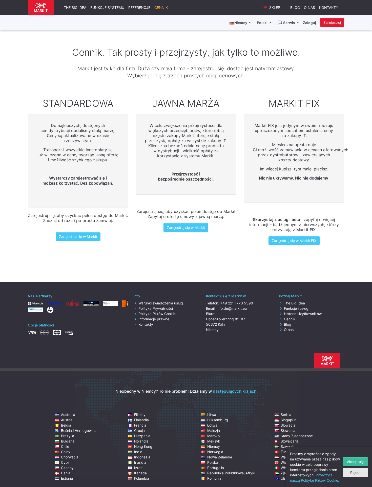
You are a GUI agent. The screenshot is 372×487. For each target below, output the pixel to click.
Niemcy (213, 446)
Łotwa (212, 425)
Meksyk (213, 441)
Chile (65, 446)
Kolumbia (141, 478)
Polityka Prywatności (155, 308)
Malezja (213, 430)
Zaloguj (309, 22)
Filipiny (140, 414)
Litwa (211, 414)
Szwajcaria (290, 441)
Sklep (274, 7)
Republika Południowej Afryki (231, 473)
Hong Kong (143, 446)
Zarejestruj (332, 22)
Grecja (139, 430)
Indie (138, 452)
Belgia (66, 425)
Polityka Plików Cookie (157, 314)
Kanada (140, 473)
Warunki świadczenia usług (160, 303)
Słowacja (288, 425)
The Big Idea (75, 7)
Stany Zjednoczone (297, 436)
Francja (140, 425)
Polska (212, 462)
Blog (295, 7)
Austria (66, 420)
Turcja (286, 452)
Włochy (287, 468)
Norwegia (215, 452)
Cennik (161, 7)
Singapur (288, 420)
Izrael (138, 468)
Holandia (141, 441)
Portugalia (215, 468)
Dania (65, 473)
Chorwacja (69, 457)
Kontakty (328, 7)
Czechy (67, 468)
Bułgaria (67, 441)
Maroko (213, 436)
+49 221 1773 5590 (236, 303)
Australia (68, 414)
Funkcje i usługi (296, 308)
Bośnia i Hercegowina (78, 430)
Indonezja (142, 457)
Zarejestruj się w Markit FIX (294, 240)
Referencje (139, 7)
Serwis (289, 22)
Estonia (67, 478)
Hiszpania (142, 436)
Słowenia (288, 430)
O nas (309, 7)
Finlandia (141, 420)
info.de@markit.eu (232, 308)
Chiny (65, 452)
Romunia (214, 478)
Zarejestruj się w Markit (78, 236)
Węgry (286, 457)
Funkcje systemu (107, 7)
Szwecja (288, 446)
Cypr (65, 462)
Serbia (286, 414)
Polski (262, 22)
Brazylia (67, 436)
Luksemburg (217, 420)
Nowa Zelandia (219, 457)
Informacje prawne (153, 319)
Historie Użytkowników (303, 314)
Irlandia (140, 462)
